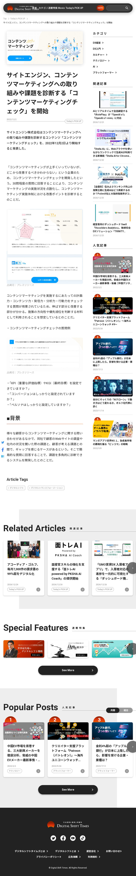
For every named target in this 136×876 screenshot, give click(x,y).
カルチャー (98, 54)
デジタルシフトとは (65, 851)
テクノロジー (100, 60)
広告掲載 (73, 857)
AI (94, 66)
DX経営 (97, 42)
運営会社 (91, 851)
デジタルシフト (17, 488)
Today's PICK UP (73, 121)
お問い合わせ (113, 851)
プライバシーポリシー (47, 857)
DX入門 (97, 48)
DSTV (100, 8)
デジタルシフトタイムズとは (30, 851)
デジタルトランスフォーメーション (47, 488)
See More (68, 670)
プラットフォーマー (103, 72)
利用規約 (92, 857)
